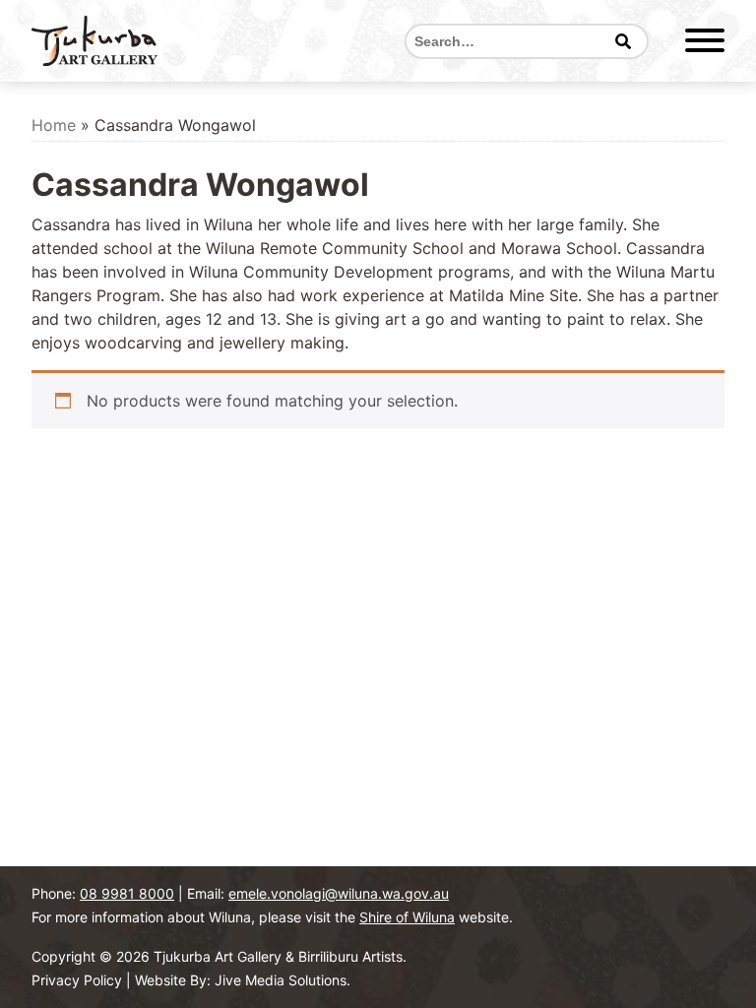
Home (54, 125)
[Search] (623, 41)
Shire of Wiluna (407, 917)
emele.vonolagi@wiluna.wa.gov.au (338, 893)
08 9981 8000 (127, 893)
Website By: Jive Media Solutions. (242, 980)
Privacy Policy (77, 980)
